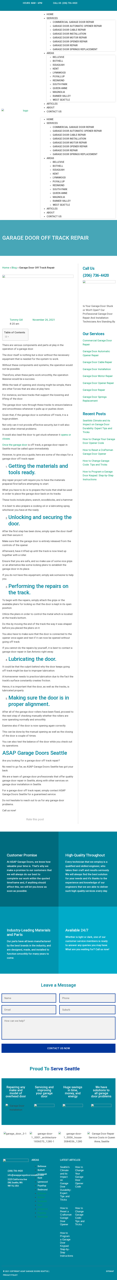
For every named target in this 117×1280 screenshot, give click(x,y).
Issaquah (58, 64)
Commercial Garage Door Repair (73, 22)
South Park (60, 84)
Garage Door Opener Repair (70, 41)
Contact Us (54, 111)
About (51, 107)
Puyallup (59, 76)
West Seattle (61, 99)
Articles (52, 103)
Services (52, 18)
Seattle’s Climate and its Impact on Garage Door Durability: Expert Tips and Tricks (65, 1183)
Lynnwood (59, 72)
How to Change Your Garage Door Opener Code (79, 1177)
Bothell (58, 60)
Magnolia (59, 92)
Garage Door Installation (69, 33)
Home (50, 14)
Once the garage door (14, 444)
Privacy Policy (10, 1275)
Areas (50, 53)
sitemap (110, 1271)
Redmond (58, 80)
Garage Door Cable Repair (69, 29)
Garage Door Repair (65, 45)
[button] (78, 115)
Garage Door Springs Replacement (75, 49)
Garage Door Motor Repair (70, 37)
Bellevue (58, 57)
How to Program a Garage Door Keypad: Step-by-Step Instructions (98, 475)
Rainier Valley (62, 96)
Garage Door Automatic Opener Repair (77, 26)
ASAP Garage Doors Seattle (34, 1271)
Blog (14, 267)
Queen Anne (60, 88)
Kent (56, 68)
